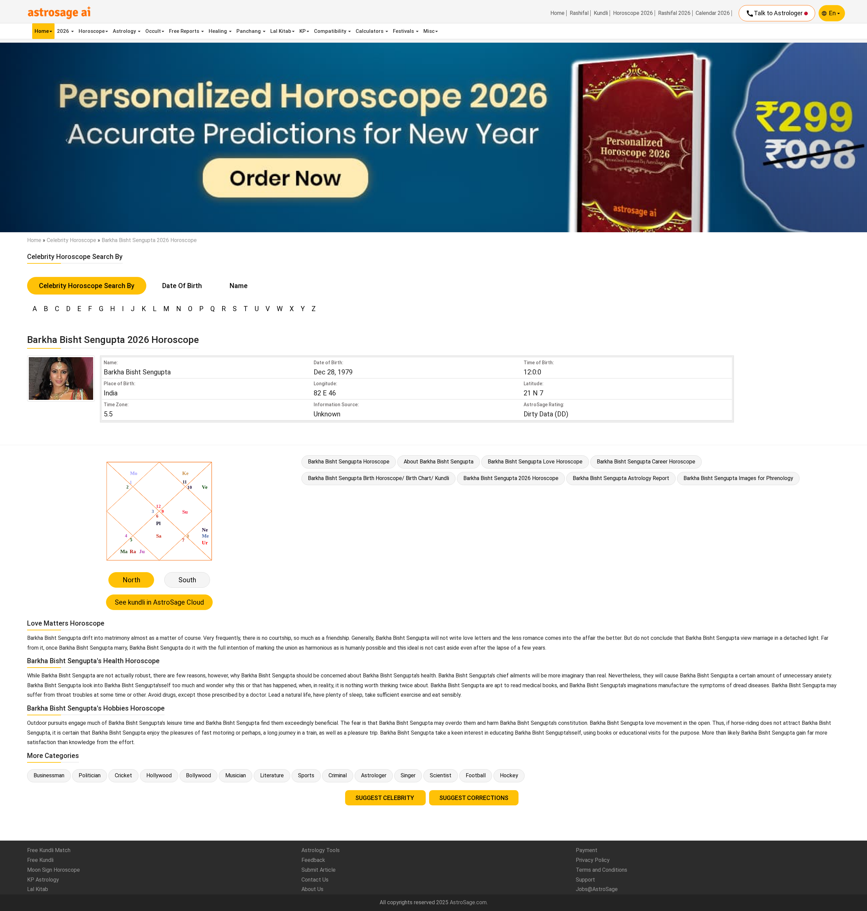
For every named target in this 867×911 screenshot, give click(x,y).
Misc (429, 31)
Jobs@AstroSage (597, 889)
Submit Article (318, 870)
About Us (312, 889)
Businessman (49, 775)
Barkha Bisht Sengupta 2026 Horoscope (510, 478)
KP (302, 31)
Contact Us (315, 879)
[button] (65, 137)
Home (557, 13)
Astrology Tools (320, 850)
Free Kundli (40, 860)
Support (585, 879)
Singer (408, 775)
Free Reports (184, 31)
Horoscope (92, 31)
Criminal (338, 775)
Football (476, 775)
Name (239, 286)
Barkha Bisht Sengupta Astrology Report (621, 478)
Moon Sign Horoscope (53, 870)
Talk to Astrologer (775, 13)
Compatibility (330, 31)
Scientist (440, 775)
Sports (306, 775)
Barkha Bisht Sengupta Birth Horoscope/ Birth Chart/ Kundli (378, 478)
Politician (90, 775)
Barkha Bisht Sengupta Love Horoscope (535, 461)
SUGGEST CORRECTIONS (473, 797)
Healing (218, 31)
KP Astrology (43, 879)
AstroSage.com (468, 902)
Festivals (404, 31)
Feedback (313, 860)
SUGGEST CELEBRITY (385, 797)
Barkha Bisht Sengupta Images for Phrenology (738, 478)
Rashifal (579, 13)
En (833, 13)
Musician (235, 775)
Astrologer (373, 775)
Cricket (123, 775)
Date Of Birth (182, 286)
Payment (586, 850)
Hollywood (159, 775)
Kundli (601, 13)
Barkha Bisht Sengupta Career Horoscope (646, 461)
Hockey (509, 775)
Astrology (125, 31)
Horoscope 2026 (633, 13)
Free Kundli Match (48, 850)
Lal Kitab (280, 31)
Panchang (249, 31)
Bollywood (198, 775)
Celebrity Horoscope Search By (86, 286)
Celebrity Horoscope (71, 240)
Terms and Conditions (601, 870)
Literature (272, 775)
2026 (63, 31)
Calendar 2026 (713, 13)
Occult (153, 31)
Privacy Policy (593, 860)
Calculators (370, 31)
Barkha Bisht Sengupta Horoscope (348, 461)
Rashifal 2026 (674, 13)
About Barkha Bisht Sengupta (438, 461)
